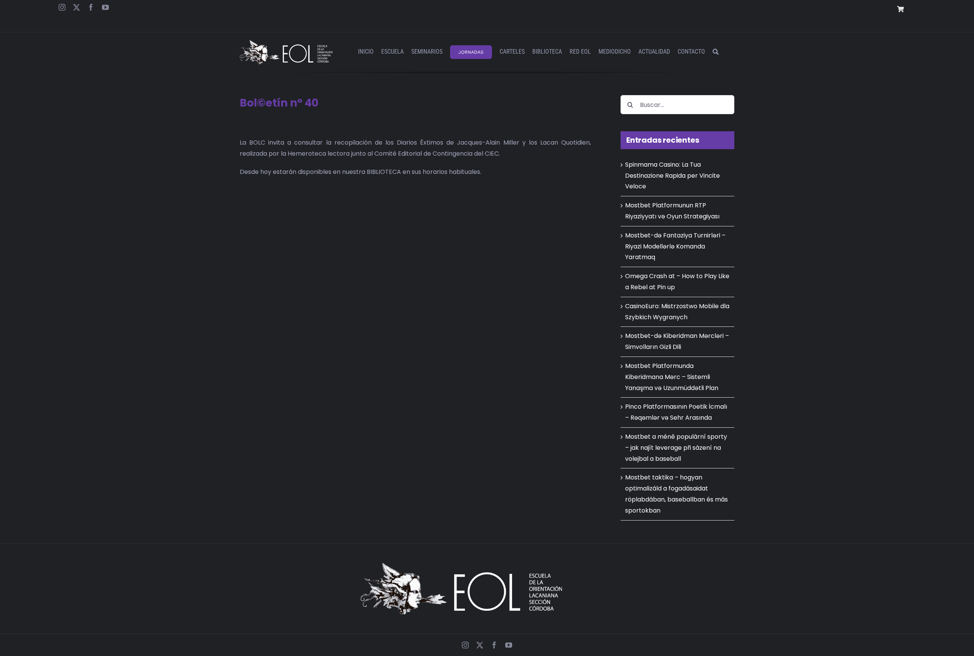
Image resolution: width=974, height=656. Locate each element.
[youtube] (105, 7)
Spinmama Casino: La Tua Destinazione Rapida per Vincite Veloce (672, 175)
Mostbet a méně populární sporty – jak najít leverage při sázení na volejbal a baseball (676, 447)
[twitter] (76, 7)
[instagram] (62, 7)
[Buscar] (716, 52)
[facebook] (91, 7)
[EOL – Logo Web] (286, 42)
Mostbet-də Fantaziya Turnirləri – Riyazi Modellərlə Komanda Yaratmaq (675, 246)
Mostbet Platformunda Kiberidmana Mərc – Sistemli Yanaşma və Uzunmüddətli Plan (671, 376)
